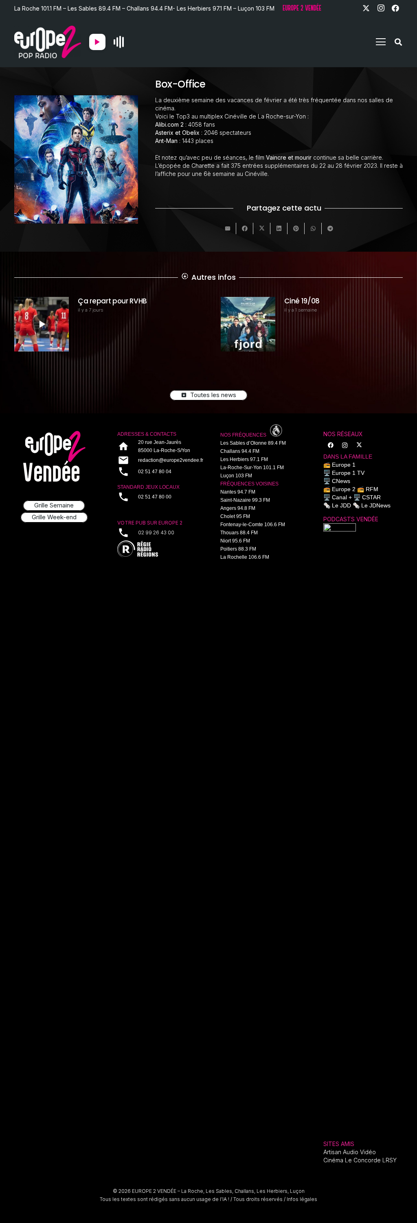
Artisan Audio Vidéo (349, 1151)
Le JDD (341, 505)
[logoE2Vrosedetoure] (54, 456)
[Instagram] (380, 8)
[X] (366, 8)
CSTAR (371, 497)
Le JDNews (376, 505)
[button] (380, 42)
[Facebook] (395, 8)
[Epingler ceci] (296, 228)
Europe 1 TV (348, 473)
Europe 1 (344, 464)
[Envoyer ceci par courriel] (227, 228)
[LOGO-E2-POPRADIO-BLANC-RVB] (47, 42)
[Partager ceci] (244, 228)
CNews (341, 481)
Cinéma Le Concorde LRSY (360, 1160)
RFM (372, 489)
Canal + (342, 497)
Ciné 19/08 (95, 301)
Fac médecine (308, 301)
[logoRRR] (157, 549)
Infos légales (302, 1199)
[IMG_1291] (339, 828)
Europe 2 (344, 489)
